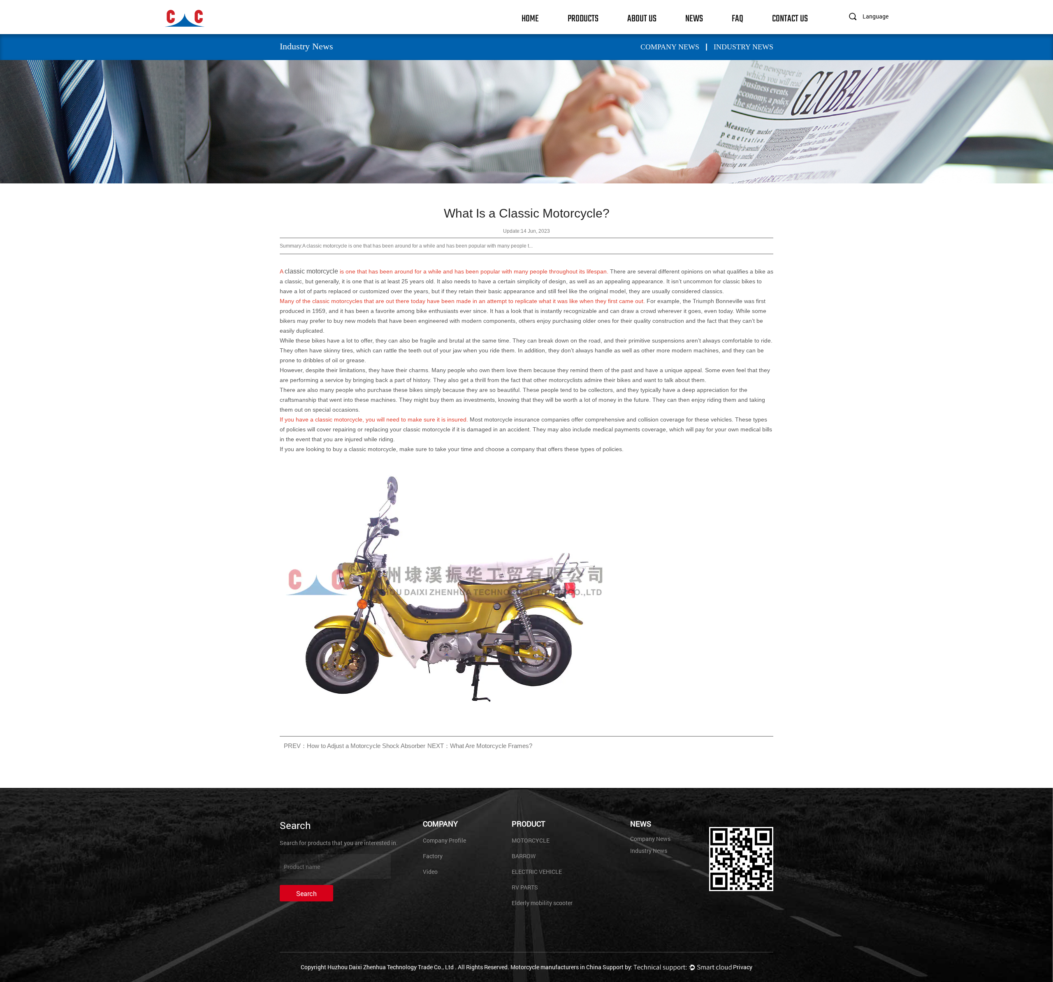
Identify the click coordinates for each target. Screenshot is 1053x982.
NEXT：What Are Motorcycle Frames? (479, 745)
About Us (641, 18)
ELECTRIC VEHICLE (537, 871)
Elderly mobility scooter (542, 903)
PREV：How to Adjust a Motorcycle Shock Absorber (354, 745)
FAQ (737, 18)
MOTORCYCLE (531, 840)
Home (530, 18)
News (694, 18)
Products (583, 18)
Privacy (742, 967)
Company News (669, 47)
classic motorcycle (311, 271)
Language (875, 16)
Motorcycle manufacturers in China (555, 967)
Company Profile (444, 840)
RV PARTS (525, 887)
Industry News (743, 47)
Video (430, 871)
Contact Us (790, 18)
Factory (433, 856)
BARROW (524, 856)
